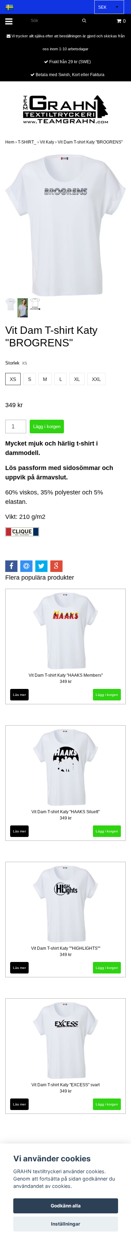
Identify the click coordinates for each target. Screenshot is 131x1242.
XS (13, 379)
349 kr (66, 681)
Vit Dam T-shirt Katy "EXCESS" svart (65, 1084)
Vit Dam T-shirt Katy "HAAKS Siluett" (65, 811)
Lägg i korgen (107, 695)
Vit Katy (49, 142)
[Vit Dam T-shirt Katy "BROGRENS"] (65, 225)
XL (77, 379)
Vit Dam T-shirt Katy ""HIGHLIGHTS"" (65, 948)
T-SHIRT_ (29, 142)
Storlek (16, 363)
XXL (96, 379)
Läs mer (19, 695)
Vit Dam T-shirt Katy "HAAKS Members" (66, 675)
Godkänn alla (66, 1205)
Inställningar (65, 1224)
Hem (11, 142)
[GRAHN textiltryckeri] (65, 108)
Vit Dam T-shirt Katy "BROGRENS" (91, 142)
